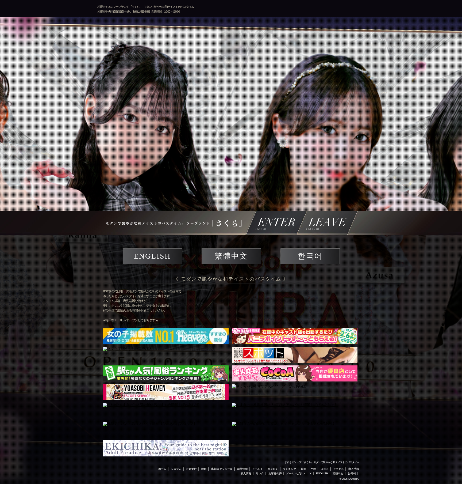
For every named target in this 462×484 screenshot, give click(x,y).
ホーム (162, 468)
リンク (260, 473)
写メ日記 (273, 468)
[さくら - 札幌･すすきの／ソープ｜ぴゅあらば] (295, 392)
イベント (257, 468)
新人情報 (246, 473)
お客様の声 (275, 473)
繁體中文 (231, 256)
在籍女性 (191, 468)
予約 (313, 468)
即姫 (204, 468)
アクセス (338, 468)
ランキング (289, 468)
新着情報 (242, 468)
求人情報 (353, 468)
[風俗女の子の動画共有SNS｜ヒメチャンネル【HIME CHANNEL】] (295, 430)
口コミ (325, 468)
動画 (303, 468)
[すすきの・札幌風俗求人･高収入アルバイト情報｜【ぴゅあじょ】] (295, 411)
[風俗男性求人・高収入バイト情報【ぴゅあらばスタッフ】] (166, 430)
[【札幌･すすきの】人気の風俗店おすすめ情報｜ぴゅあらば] (166, 411)
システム (176, 468)
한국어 (310, 256)
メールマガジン (295, 473)
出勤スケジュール (222, 468)
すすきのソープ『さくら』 (298, 462)
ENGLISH (152, 256)
